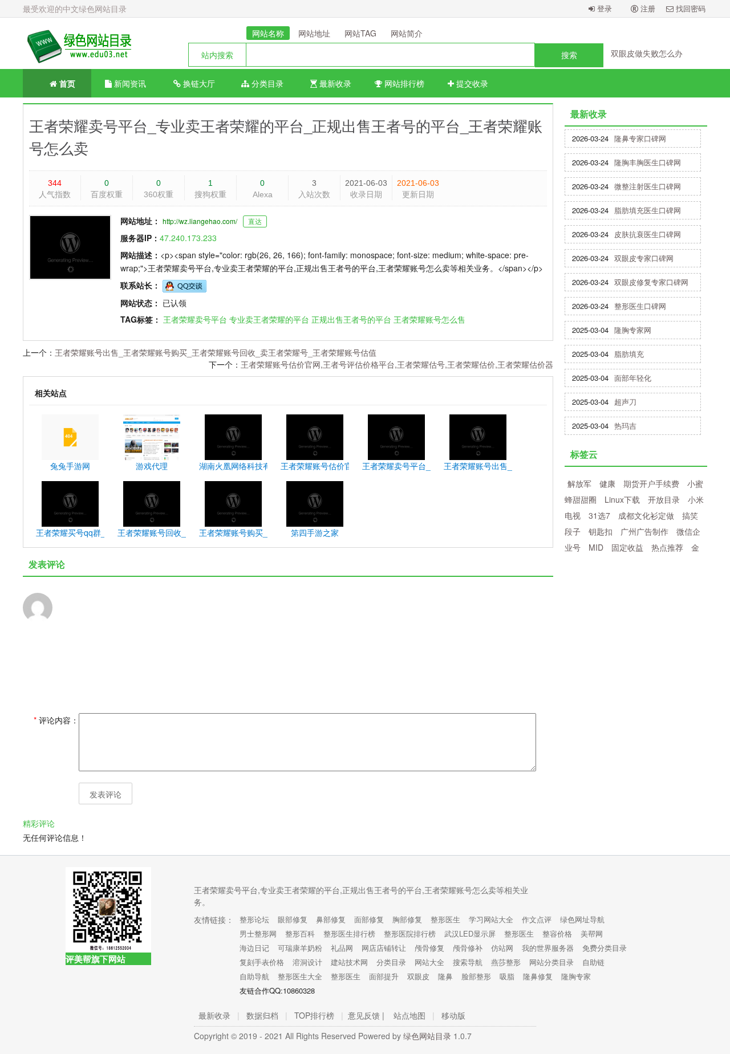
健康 (607, 483)
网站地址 (314, 33)
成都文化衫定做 (646, 515)
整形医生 (445, 919)
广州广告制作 (644, 531)
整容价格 (557, 933)
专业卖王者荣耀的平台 (269, 319)
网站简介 (407, 33)
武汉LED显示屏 (470, 933)
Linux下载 (622, 499)
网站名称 (268, 33)
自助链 (593, 962)
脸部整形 (476, 976)
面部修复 (369, 919)
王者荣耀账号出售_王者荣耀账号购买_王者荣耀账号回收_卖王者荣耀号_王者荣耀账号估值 (215, 352)
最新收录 (334, 83)
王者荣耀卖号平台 (195, 319)
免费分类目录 (604, 947)
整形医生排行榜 (349, 933)
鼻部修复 (331, 919)
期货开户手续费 (651, 483)
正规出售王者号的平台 (351, 319)
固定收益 (627, 547)
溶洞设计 (307, 962)
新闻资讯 (129, 83)
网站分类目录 (551, 962)
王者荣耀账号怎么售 (429, 319)
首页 (66, 83)
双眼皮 (418, 976)
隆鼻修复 (538, 976)
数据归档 (262, 1015)
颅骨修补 (467, 947)
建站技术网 (349, 962)
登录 (603, 8)
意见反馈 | (366, 1015)
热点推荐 (667, 547)
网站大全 (429, 962)
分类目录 (266, 83)
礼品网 (342, 947)
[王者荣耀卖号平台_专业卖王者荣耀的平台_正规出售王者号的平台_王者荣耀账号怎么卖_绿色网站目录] (77, 43)
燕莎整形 (506, 962)
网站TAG (360, 33)
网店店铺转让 (384, 947)
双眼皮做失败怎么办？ (651, 53)
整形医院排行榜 (410, 933)
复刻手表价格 (262, 962)
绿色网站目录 (427, 1035)
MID (596, 547)
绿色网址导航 (582, 919)
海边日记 (254, 947)
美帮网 (592, 933)
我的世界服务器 (548, 947)
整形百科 (300, 933)
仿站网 (502, 947)
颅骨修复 (429, 947)
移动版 (453, 1015)
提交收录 (471, 83)
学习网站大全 (491, 919)
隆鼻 (445, 976)
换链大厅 (198, 83)
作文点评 (536, 919)
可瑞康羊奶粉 (300, 947)
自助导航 (254, 976)
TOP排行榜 (314, 1015)
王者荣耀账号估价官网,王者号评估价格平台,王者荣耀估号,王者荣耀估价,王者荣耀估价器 (397, 364)
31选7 (599, 515)
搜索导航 (467, 962)
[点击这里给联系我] (184, 285)
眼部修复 (292, 919)
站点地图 (409, 1015)
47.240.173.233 (188, 237)
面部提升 (384, 976)
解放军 (579, 483)
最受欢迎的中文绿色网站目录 (75, 8)
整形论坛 (254, 919)
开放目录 (664, 499)
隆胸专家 (576, 976)
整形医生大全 (300, 976)
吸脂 (507, 976)
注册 (646, 8)
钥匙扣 (601, 531)
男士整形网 (258, 933)
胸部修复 (407, 919)
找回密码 (689, 8)
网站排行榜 (403, 83)
